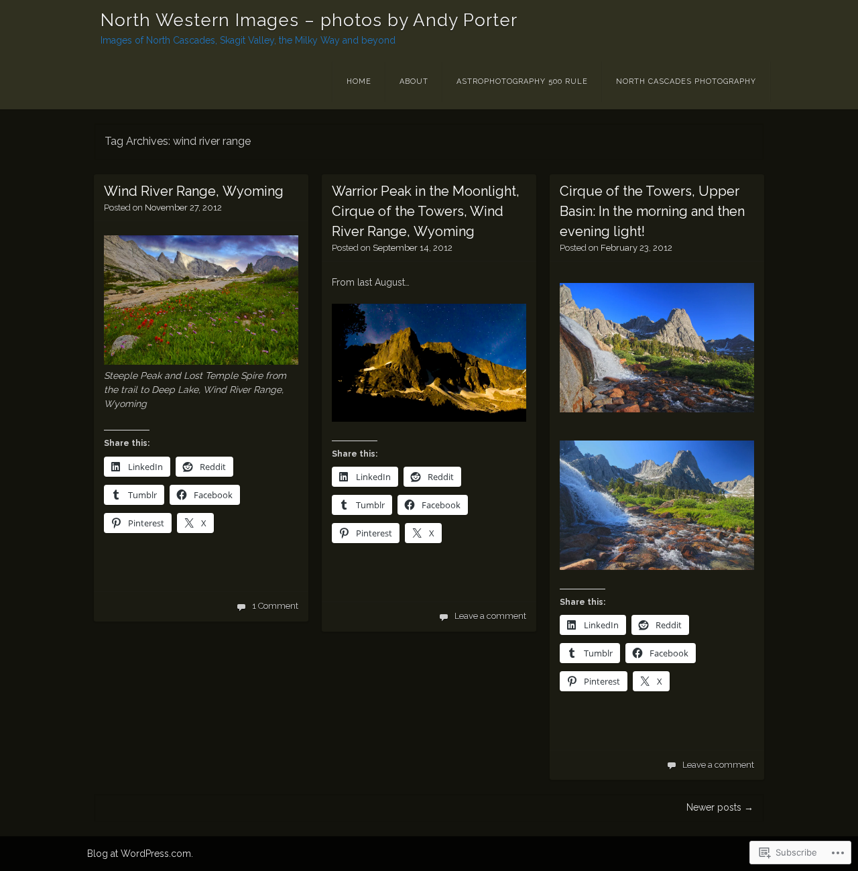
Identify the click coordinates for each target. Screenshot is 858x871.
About (414, 81)
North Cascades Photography (686, 81)
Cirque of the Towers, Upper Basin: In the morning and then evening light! (652, 211)
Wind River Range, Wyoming (194, 191)
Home (359, 81)
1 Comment (275, 606)
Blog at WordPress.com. (140, 853)
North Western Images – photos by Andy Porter (309, 20)
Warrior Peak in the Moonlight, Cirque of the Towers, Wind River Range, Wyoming (425, 211)
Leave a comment (490, 616)
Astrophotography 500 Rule (522, 81)
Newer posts (719, 807)
